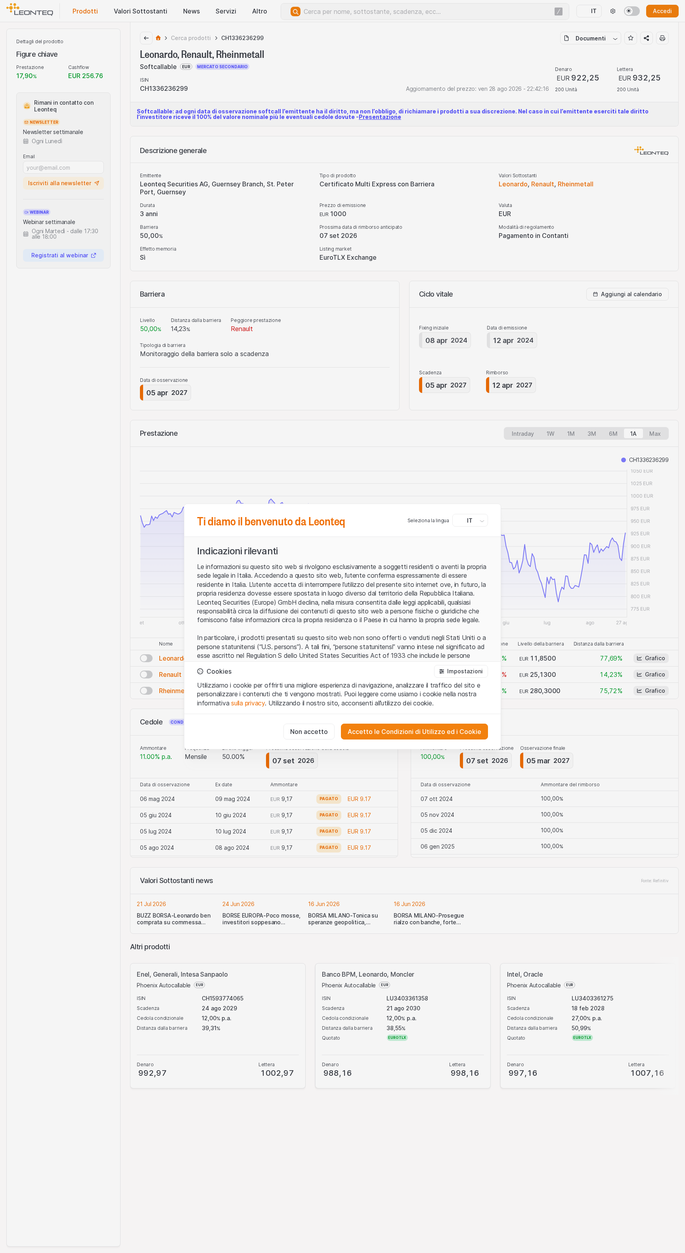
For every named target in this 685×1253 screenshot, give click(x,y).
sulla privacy (248, 703)
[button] (461, 671)
